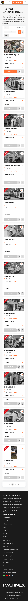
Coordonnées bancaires (11, 550)
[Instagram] (10, 575)
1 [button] (12, 484)
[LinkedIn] (12, 575)
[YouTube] (7, 575)
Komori (5, 521)
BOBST (5, 530)
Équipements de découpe (13, 511)
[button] (17, 2)
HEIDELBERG (6, 518)
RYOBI (5, 536)
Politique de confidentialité (14, 592)
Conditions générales (10, 556)
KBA (4, 527)
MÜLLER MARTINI (8, 524)
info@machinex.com (9, 572)
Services (5, 546)
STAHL (5, 533)
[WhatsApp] (4, 575)
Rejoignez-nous (8, 559)
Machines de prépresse (12, 501)
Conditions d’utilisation (14, 596)
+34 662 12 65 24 (8, 569)
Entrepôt (6, 562)
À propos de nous (8, 543)
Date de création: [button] (9, 32)
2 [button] (15, 484)
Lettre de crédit (8, 553)
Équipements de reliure (12, 508)
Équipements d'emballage (13, 505)
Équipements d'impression (13, 498)
